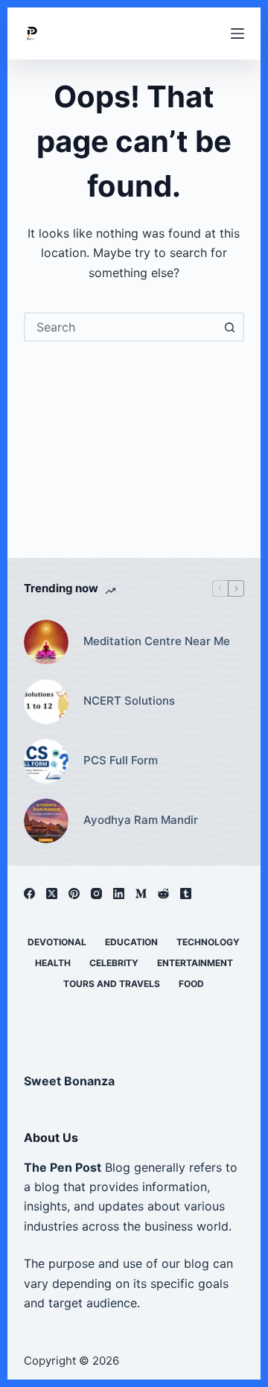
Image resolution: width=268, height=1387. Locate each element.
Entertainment (195, 962)
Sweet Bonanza (69, 1080)
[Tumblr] (185, 893)
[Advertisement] (134, 442)
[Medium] (141, 893)
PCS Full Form (120, 760)
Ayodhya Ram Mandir (140, 820)
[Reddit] (163, 893)
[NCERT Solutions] (46, 701)
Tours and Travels (111, 983)
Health (53, 962)
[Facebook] (29, 893)
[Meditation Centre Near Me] (46, 642)
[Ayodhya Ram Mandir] (46, 821)
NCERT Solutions (129, 701)
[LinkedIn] (118, 893)
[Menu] (237, 33)
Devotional (57, 942)
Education (131, 942)
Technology (208, 942)
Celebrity (113, 962)
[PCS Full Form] (46, 761)
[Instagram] (96, 893)
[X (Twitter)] (51, 893)
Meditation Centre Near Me (156, 641)
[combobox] (121, 327)
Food (191, 983)
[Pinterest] (74, 893)
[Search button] (229, 327)
